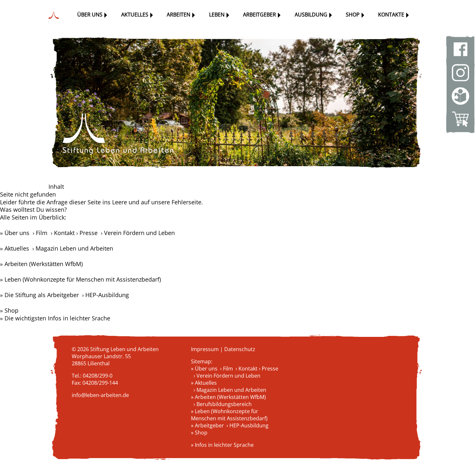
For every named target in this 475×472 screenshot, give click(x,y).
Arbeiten (178, 14)
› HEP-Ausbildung (105, 295)
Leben (217, 14)
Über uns (89, 14)
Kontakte (391, 14)
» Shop (9, 310)
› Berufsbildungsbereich (223, 404)
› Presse (87, 233)
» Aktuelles (14, 248)
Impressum (205, 349)
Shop (353, 14)
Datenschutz (239, 349)
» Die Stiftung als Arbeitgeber (39, 295)
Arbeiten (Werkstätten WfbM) (44, 264)
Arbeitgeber (259, 14)
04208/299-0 (97, 375)
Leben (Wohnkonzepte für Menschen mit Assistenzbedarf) (83, 279)
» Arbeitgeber (207, 425)
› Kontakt (63, 233)
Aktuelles (134, 14)
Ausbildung (311, 14)
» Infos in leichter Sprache (222, 444)
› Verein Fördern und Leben (137, 233)
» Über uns (14, 233)
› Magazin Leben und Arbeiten (72, 248)
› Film (40, 233)
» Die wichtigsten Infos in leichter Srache (55, 318)
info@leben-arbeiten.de (100, 395)
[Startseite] (55, 15)
